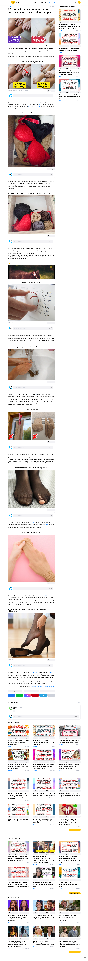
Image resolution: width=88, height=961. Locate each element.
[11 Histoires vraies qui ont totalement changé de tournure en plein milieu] (44, 731)
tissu (29, 106)
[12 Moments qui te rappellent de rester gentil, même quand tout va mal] (70, 85)
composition (34, 672)
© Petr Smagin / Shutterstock (13, 90)
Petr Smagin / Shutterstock (36, 686)
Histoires (60, 30)
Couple (60, 76)
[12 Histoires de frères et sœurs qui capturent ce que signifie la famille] (44, 784)
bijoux (40, 104)
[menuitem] (30, 2)
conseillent (38, 106)
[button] (15, 691)
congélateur (22, 50)
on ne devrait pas (18, 250)
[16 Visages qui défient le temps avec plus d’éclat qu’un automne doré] (44, 873)
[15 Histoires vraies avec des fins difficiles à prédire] (18, 810)
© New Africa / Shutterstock (12, 509)
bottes (34, 522)
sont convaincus (20, 336)
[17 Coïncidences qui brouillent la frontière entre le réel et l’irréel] (70, 731)
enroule (46, 185)
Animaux (9, 746)
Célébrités (35, 864)
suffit (47, 524)
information (47, 595)
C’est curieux (35, 746)
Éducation (35, 770)
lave (36, 394)
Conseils (9, 6)
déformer (18, 457)
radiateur (42, 456)
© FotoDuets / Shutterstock (12, 583)
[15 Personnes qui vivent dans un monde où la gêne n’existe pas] (70, 39)
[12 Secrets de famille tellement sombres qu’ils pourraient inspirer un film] (70, 784)
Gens (60, 100)
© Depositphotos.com (11, 322)
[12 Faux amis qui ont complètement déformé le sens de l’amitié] (70, 873)
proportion (52, 672)
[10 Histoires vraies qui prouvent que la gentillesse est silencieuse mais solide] (44, 810)
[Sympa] (15, 2)
